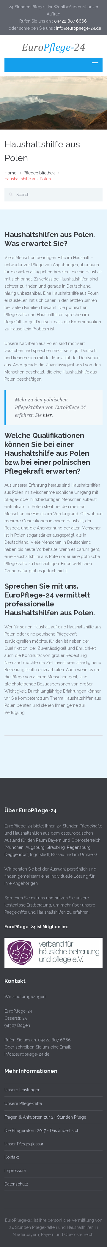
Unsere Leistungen (22, 1089)
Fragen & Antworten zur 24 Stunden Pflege (45, 1117)
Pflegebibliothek (39, 173)
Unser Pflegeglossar (23, 1144)
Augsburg (35, 847)
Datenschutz (16, 1184)
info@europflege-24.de (78, 28)
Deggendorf (16, 854)
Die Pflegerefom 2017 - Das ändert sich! (42, 1130)
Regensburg (79, 847)
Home (10, 173)
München (14, 847)
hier (47, 415)
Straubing (56, 847)
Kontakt (11, 1157)
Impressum (15, 1170)
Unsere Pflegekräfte (23, 1103)
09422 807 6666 (71, 21)
